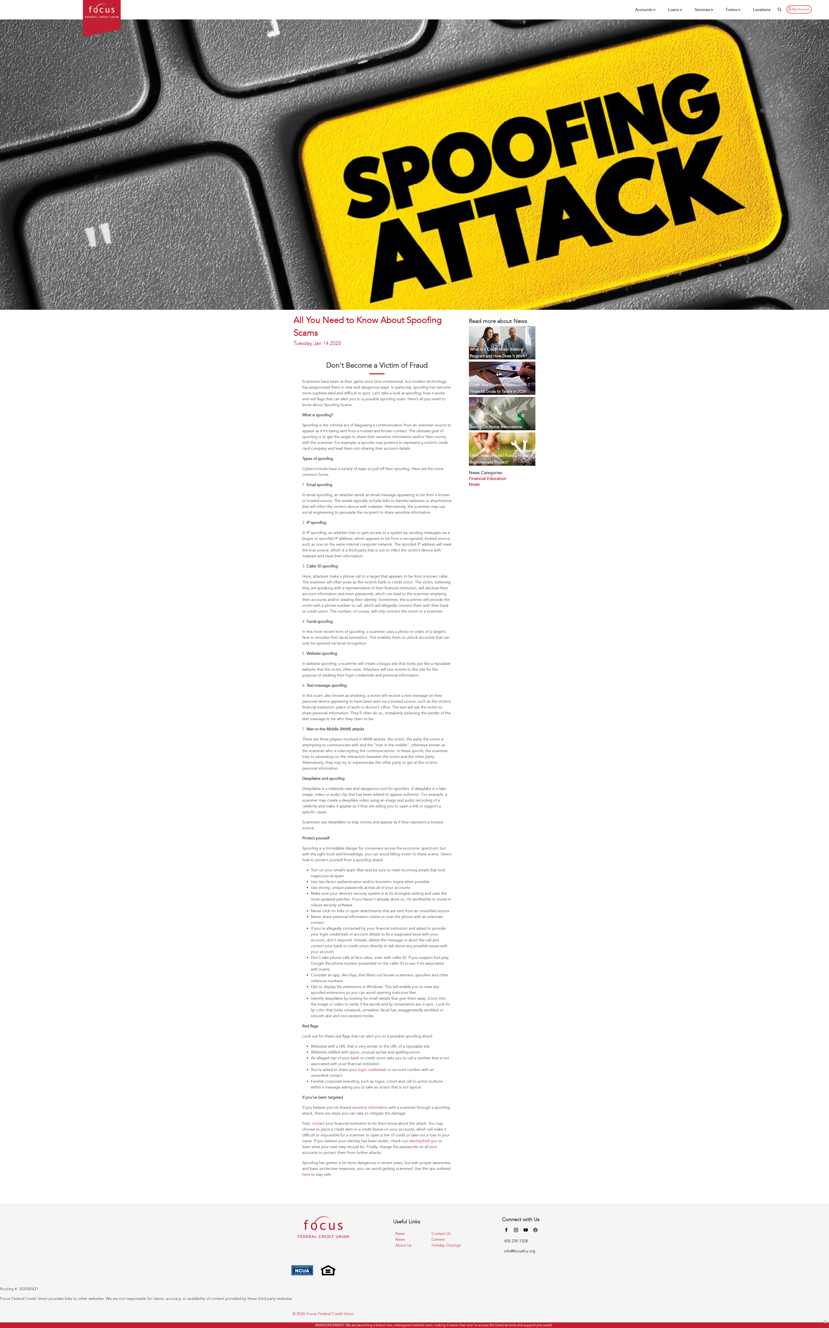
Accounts (643, 10)
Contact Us (441, 1233)
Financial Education (487, 478)
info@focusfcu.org (519, 1251)
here (306, 1174)
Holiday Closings (446, 1245)
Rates (400, 1233)
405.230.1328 (516, 1241)
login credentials (372, 1069)
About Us (403, 1245)
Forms (731, 10)
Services (702, 10)
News (474, 484)
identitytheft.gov (423, 1141)
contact (318, 1123)
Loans (673, 10)
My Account (800, 9)
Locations (761, 10)
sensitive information (370, 1107)
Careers (438, 1239)
